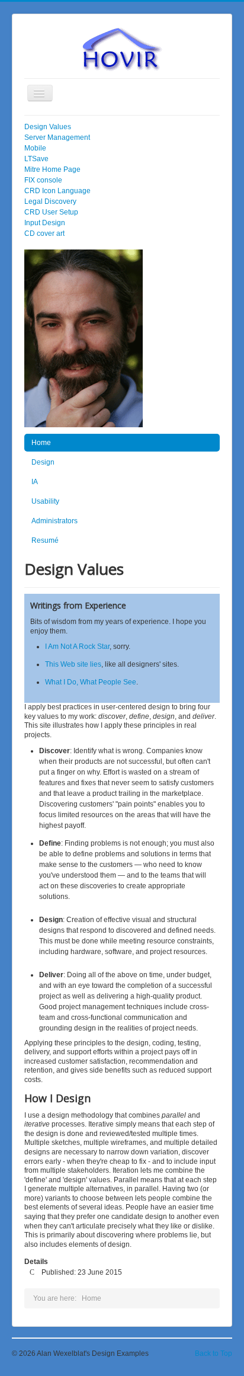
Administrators (54, 521)
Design (42, 462)
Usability (45, 501)
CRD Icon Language (57, 191)
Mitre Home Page (52, 169)
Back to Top (213, 1353)
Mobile (35, 148)
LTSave (36, 159)
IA (34, 482)
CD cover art (44, 233)
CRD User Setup (51, 212)
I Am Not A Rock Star (77, 646)
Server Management (57, 137)
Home (41, 443)
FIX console (43, 180)
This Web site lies (73, 664)
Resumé (45, 540)
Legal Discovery (50, 201)
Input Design (44, 223)
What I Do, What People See (90, 682)
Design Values (47, 127)
